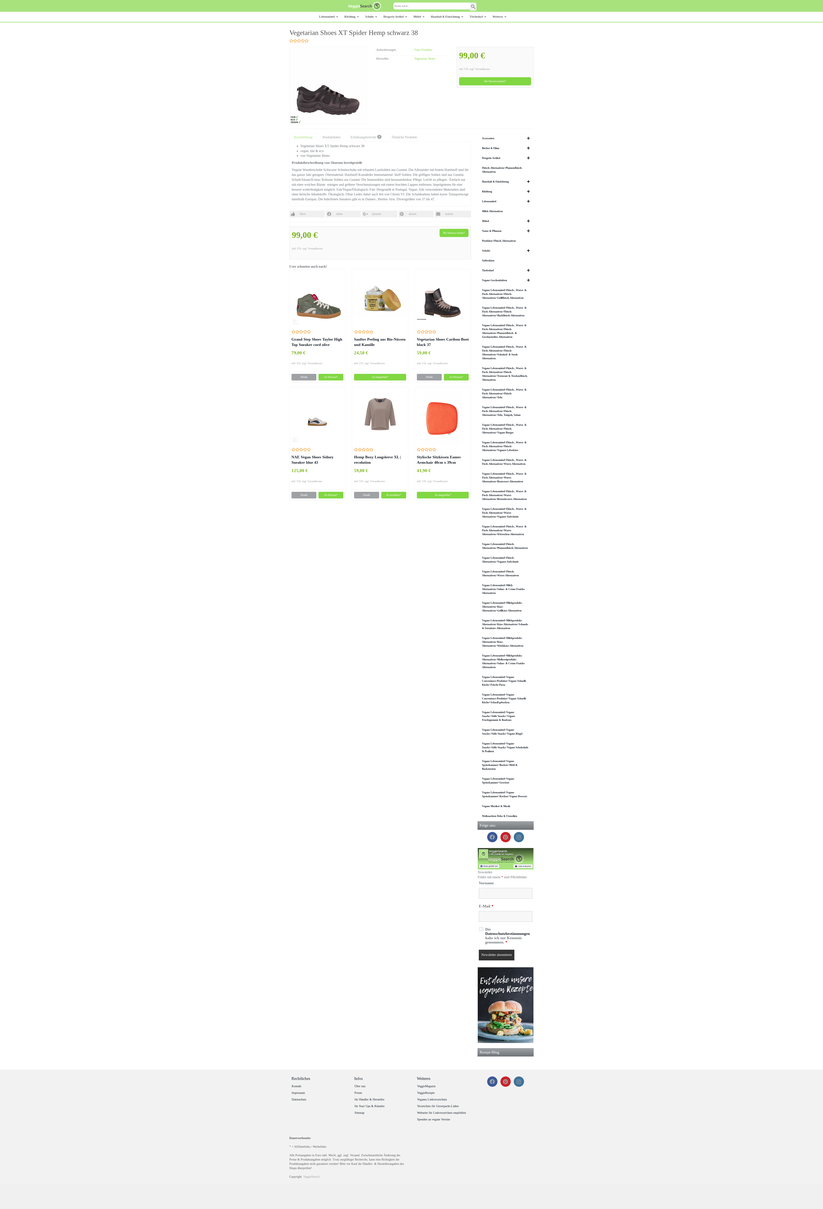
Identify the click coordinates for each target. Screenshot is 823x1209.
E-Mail (486, 906)
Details (304, 377)
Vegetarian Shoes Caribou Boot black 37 (443, 342)
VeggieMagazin (426, 1086)
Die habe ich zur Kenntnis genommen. (507, 935)
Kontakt (296, 1086)
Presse (358, 1092)
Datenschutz (299, 1099)
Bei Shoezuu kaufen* (495, 81)
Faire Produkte (423, 49)
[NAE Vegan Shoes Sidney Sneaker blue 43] (317, 417)
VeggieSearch (311, 1176)
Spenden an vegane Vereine (433, 1119)
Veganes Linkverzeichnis (432, 1099)
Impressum (298, 1092)
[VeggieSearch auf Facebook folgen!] (506, 858)
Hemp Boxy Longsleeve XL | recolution (377, 460)
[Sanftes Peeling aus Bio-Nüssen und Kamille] (380, 299)
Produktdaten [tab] (332, 137)
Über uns (359, 1086)
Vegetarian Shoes (424, 58)
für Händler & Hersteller (369, 1099)
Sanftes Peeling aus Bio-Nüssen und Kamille (379, 342)
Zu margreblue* (380, 377)
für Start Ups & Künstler (369, 1106)
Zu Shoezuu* (331, 377)
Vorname (486, 883)
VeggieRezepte (426, 1092)
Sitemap (359, 1112)
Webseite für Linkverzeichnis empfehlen (441, 1112)
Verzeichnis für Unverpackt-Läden (438, 1106)
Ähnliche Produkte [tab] (404, 137)
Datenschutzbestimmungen (507, 933)
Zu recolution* (393, 495)
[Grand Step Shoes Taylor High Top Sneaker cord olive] (317, 299)
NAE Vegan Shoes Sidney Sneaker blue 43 (312, 460)
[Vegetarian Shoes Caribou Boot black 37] (443, 299)
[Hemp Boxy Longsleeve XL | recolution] (380, 417)
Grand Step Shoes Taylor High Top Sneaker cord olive (316, 342)
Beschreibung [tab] (303, 137)
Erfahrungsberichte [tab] (365, 137)
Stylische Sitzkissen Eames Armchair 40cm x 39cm (439, 460)
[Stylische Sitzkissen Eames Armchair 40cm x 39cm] (443, 417)
